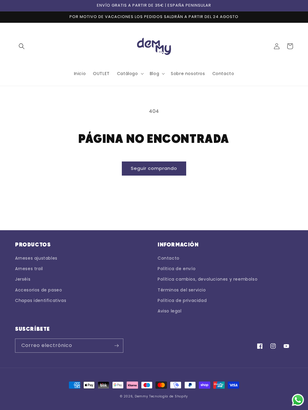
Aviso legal (170, 311)
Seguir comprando (154, 168)
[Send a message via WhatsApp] (298, 400)
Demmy (141, 396)
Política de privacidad (182, 300)
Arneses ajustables (36, 258)
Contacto (169, 258)
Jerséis (22, 279)
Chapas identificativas (40, 300)
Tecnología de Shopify (168, 396)
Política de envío (177, 269)
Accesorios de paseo (38, 290)
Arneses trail (29, 269)
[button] (21, 46)
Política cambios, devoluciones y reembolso (207, 279)
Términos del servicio (182, 290)
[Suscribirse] (116, 346)
